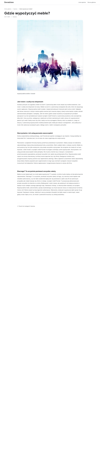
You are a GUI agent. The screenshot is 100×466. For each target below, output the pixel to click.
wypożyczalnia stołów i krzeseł (26, 93)
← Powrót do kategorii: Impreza (26, 206)
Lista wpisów (82, 2)
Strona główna (92, 2)
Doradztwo (9, 2)
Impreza (15, 9)
